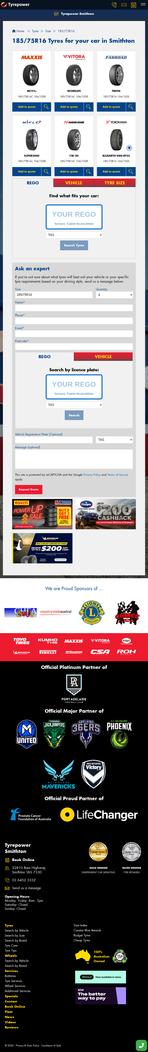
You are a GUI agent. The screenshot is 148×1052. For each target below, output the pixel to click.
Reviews (11, 1027)
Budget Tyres (82, 935)
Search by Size (15, 936)
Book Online (15, 1006)
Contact (11, 1001)
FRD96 (116, 91)
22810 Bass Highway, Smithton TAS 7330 (29, 870)
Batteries (10, 976)
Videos (10, 1022)
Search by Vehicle (17, 930)
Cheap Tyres (82, 940)
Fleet (9, 1012)
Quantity (101, 289)
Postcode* (22, 341)
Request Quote (29, 489)
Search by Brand (16, 941)
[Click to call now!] (114, 5)
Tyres (9, 925)
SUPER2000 (31, 155)
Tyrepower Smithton (77, 14)
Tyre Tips (10, 951)
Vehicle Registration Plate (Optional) (39, 434)
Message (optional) (27, 447)
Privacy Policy (92, 475)
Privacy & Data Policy (27, 1045)
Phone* (20, 315)
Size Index (80, 925)
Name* (20, 302)
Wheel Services (15, 986)
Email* (19, 328)
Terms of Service (118, 475)
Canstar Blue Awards (87, 930)
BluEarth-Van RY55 (116, 155)
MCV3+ (32, 91)
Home (20, 31)
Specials (11, 996)
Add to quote (26, 106)
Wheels (11, 956)
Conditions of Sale (51, 1045)
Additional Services (17, 991)
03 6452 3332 (24, 880)
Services (11, 971)
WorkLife (74, 91)
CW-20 (73, 155)
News (9, 1017)
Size (18, 289)
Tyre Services (13, 981)
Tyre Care (11, 946)
